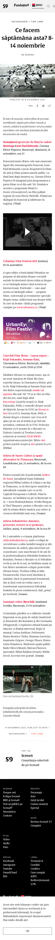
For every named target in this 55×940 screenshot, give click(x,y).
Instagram (9, 864)
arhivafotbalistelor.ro (15, 540)
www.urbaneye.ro (27, 307)
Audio (6, 843)
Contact (7, 815)
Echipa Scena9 (11, 796)
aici (43, 440)
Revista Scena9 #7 (41, 821)
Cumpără (36, 825)
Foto (5, 847)
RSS (5, 876)
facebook (37, 106)
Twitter (43, 106)
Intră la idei (37, 800)
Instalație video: (18, 601)
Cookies (35, 868)
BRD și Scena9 (11, 800)
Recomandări (20, 21)
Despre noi (9, 792)
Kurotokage (9, 401)
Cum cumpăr (38, 872)
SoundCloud (10, 872)
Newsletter (9, 811)
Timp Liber (37, 21)
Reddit (49, 106)
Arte (45, 727)
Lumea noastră (39, 804)
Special (35, 807)
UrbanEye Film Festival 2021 (20, 261)
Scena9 (29, 55)
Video (6, 839)
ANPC (34, 876)
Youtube (7, 868)
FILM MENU (34, 436)
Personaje (36, 792)
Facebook (8, 861)
